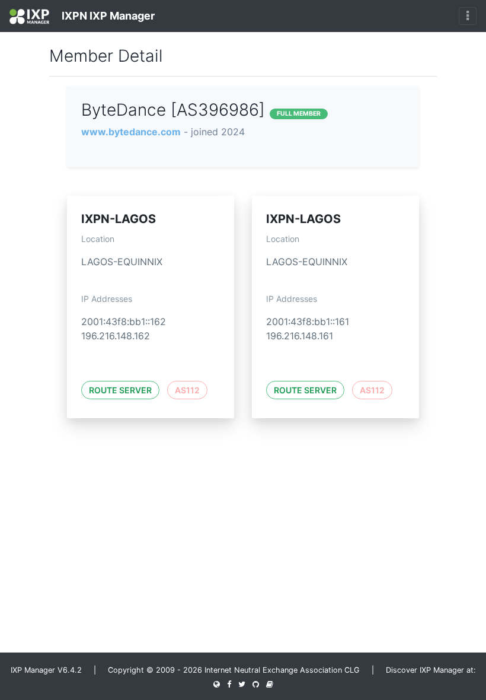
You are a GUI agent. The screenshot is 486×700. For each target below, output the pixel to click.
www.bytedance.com (131, 132)
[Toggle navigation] (468, 16)
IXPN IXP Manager (107, 15)
